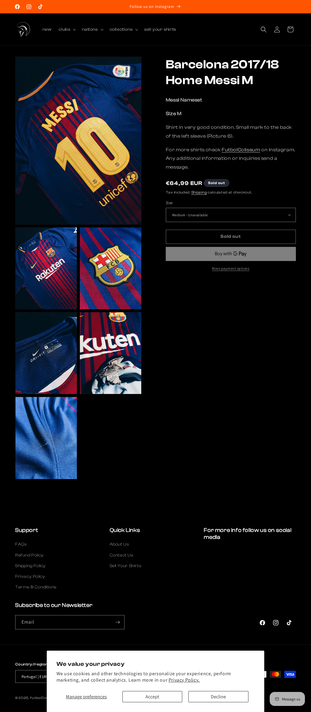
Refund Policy (29, 555)
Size (169, 202)
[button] (66, 29)
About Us (119, 544)
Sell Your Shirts (126, 565)
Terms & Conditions (35, 587)
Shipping (199, 192)
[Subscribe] (117, 622)
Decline (218, 696)
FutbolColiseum (241, 149)
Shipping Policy (30, 565)
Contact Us (121, 555)
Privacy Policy (30, 576)
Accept (152, 696)
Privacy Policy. (184, 680)
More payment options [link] (230, 268)
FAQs (20, 544)
